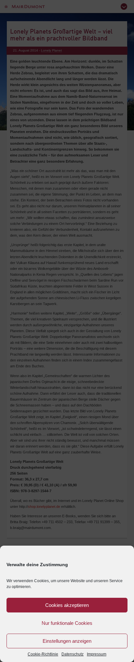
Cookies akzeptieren (67, 605)
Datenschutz (72, 654)
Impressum (96, 654)
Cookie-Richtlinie (43, 654)
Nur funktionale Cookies (67, 623)
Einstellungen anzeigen (67, 641)
